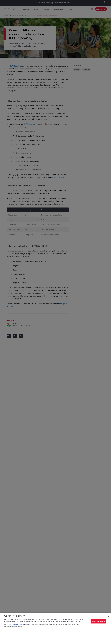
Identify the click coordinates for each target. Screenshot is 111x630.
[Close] (108, 616)
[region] (55, 621)
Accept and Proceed (98, 621)
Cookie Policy (18, 624)
